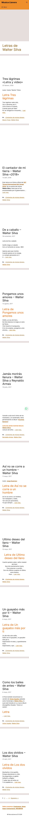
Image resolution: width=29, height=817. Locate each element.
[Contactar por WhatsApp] (26, 409)
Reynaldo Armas (7, 437)
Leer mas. (5, 192)
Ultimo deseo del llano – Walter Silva (13, 543)
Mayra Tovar (6, 120)
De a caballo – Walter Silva (11, 231)
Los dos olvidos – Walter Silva (13, 754)
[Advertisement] (14, 26)
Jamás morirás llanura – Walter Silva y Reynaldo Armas (13, 378)
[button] (27, 2)
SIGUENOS (19, 808)
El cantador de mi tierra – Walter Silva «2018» (14, 171)
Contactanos (10, 808)
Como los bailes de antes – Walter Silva (13, 686)
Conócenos (17, 806)
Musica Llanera (9, 2)
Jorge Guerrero (12, 481)
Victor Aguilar (6, 723)
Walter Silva (15, 120)
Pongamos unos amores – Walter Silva (13, 297)
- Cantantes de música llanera (14, 117)
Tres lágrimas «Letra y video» (12, 80)
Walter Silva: (6, 428)
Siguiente (14, 798)
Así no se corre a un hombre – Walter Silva (13, 470)
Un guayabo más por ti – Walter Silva (13, 613)
